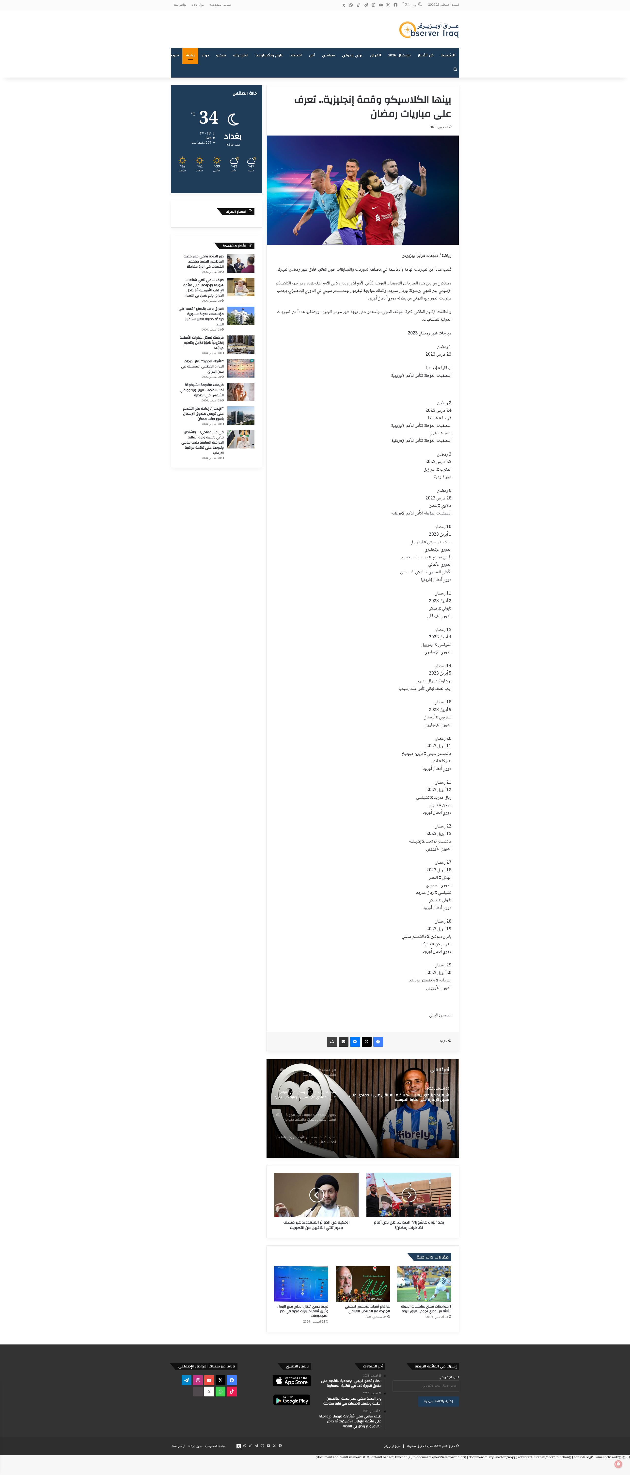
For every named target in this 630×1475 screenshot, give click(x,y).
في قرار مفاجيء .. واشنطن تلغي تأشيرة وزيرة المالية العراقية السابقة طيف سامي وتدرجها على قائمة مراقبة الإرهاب (202, 442)
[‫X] (367, 1042)
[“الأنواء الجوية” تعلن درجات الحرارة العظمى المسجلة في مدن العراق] (240, 368)
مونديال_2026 (399, 55)
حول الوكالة (198, 5)
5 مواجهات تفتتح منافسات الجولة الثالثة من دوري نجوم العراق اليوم (426, 1308)
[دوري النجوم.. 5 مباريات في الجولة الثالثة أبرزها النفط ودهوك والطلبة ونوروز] (363, 1108)
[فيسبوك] (378, 1042)
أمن (312, 55)
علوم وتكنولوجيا (269, 55)
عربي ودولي (352, 55)
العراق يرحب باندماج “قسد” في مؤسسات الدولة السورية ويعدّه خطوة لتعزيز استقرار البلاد (201, 317)
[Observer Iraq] (429, 29)
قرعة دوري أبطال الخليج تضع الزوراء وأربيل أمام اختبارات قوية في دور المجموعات (302, 1311)
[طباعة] (332, 1042)
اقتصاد (296, 55)
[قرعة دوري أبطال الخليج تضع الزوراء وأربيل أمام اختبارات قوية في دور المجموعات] (301, 1284)
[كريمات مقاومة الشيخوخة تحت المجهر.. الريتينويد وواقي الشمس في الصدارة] (240, 392)
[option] (363, 1108)
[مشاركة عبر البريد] (343, 1042)
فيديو (221, 55)
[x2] (343, 5)
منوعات (173, 55)
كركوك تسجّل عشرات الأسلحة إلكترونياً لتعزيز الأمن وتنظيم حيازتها (202, 342)
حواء (205, 55)
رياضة (190, 55)
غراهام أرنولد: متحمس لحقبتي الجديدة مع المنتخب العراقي (367, 1308)
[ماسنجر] (355, 1042)
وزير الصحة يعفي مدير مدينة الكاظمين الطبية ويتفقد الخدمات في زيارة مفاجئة (204, 261)
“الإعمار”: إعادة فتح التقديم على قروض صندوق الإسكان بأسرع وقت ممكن (203, 413)
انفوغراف (241, 55)
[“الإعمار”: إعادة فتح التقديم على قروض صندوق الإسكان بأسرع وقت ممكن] (240, 415)
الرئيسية (448, 55)
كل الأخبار (426, 55)
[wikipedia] (336, 5)
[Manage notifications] (618, 1464)
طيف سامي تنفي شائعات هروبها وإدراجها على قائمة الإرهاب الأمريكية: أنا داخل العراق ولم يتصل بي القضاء (203, 288)
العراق (375, 55)
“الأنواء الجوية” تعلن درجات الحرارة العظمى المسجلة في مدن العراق (202, 366)
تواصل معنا (179, 5)
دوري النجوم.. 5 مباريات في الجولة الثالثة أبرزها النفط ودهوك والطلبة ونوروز (404, 1097)
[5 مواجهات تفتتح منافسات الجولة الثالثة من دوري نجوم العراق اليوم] (424, 1284)
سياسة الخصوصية (220, 5)
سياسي (328, 55)
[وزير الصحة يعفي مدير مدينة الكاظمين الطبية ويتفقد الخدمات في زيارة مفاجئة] (240, 263)
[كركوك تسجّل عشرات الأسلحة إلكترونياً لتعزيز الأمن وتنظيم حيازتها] (240, 344)
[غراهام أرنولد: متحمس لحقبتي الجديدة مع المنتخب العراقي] (363, 1284)
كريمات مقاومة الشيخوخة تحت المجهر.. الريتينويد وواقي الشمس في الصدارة (202, 390)
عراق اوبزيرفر (392, 1446)
